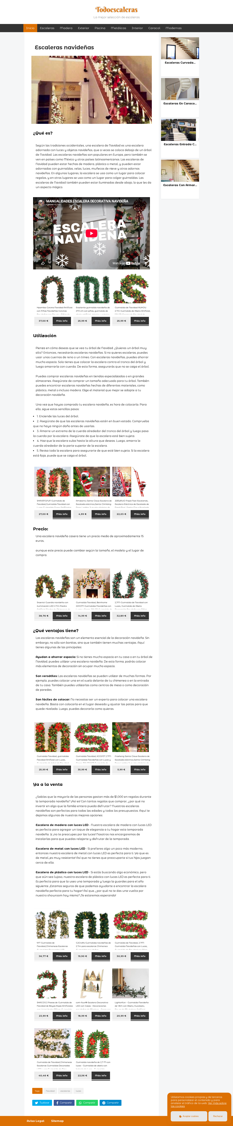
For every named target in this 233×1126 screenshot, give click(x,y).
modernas (174, 28)
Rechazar (218, 1116)
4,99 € (82, 514)
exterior (83, 28)
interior (137, 28)
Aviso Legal (35, 1121)
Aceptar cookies (190, 1116)
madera (66, 28)
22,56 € (82, 1075)
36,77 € (43, 956)
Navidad (50, 1091)
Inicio (30, 28)
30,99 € (121, 956)
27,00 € (43, 514)
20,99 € (121, 1015)
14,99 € (82, 615)
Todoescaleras (117, 9)
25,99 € (82, 320)
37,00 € (43, 320)
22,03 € (121, 514)
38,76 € (43, 615)
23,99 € (43, 1015)
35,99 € (82, 769)
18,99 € (82, 1015)
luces (78, 1091)
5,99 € (121, 769)
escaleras (65, 1091)
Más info (62, 320)
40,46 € (44, 1075)
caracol (154, 28)
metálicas (118, 28)
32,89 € (121, 615)
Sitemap (57, 1121)
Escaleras (47, 28)
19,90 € (82, 956)
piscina (100, 28)
